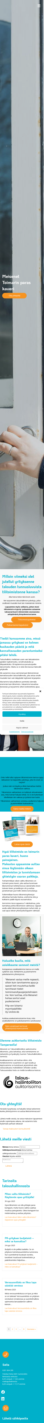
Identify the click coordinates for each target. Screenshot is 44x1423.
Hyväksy (22, 714)
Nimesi (5, 1147)
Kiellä (22, 721)
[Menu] (39, 5)
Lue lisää (20, 1218)
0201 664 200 (7, 1370)
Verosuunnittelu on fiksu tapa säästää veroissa (20, 1284)
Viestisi (5, 1156)
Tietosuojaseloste (27, 732)
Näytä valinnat (22, 727)
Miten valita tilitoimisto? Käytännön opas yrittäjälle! (19, 1195)
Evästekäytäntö (14, 732)
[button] (40, 691)
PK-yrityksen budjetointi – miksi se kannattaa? (19, 1239)
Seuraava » (31, 1329)
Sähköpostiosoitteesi (11, 1150)
